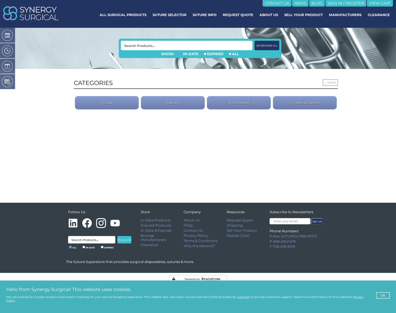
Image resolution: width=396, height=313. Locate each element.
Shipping (235, 225)
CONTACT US (277, 3)
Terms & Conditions (200, 241)
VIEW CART (380, 3)
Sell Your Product (242, 230)
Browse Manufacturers (153, 238)
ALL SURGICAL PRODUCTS (123, 15)
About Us (192, 220)
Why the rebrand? (199, 246)
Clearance (149, 245)
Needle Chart (238, 236)
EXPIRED (215, 54)
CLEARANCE (379, 15)
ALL (235, 54)
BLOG (317, 3)
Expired (172, 103)
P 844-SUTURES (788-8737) (293, 236)
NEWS (300, 3)
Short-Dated (239, 103)
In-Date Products (156, 220)
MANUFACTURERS (345, 15)
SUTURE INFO (205, 15)
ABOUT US (268, 15)
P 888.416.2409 (283, 241)
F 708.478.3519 (282, 246)
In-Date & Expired (304, 103)
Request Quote (240, 220)
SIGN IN (335, 3)
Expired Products (156, 225)
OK (383, 295)
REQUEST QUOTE (238, 15)
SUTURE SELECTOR (169, 15)
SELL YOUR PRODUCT (303, 15)
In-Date (106, 103)
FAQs (188, 225)
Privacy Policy (196, 236)
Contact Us (193, 230)
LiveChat (243, 297)
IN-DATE (190, 54)
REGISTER (354, 3)
